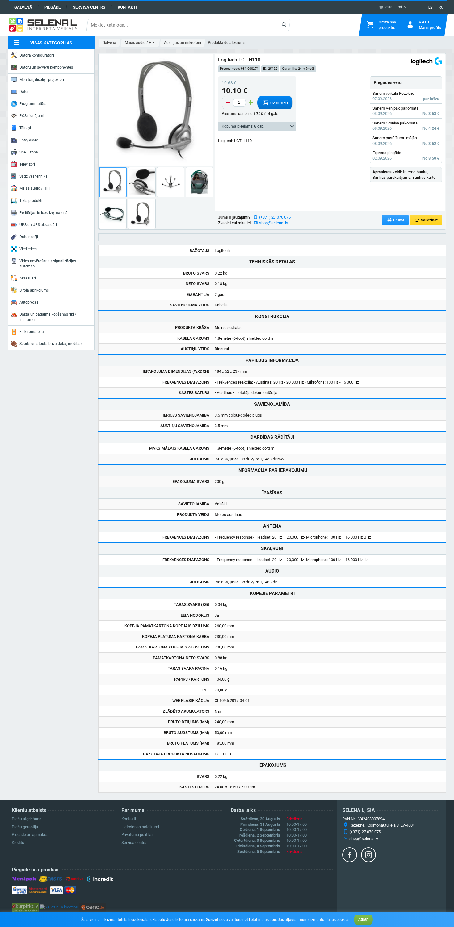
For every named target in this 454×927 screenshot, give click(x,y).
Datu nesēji (28, 237)
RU (441, 7)
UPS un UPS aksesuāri (38, 225)
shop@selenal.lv (273, 222)
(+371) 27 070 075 (275, 217)
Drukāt (398, 220)
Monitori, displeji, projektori (41, 80)
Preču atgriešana (26, 818)
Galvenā (23, 7)
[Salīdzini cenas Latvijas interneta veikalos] (25, 907)
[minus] (228, 103)
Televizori (27, 164)
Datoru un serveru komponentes (46, 67)
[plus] (250, 103)
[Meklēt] (284, 25)
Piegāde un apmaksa (30, 834)
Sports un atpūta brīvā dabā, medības (50, 344)
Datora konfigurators (36, 55)
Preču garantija (25, 826)
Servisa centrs (89, 7)
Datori (24, 92)
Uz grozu (278, 103)
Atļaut (363, 919)
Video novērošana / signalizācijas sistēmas (47, 263)
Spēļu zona (28, 152)
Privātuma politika (137, 834)
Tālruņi (25, 128)
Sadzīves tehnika (33, 176)
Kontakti (127, 7)
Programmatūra (33, 104)
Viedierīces (28, 249)
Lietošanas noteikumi (140, 826)
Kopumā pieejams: (243, 126)
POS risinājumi (31, 116)
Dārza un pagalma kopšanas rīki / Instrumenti (47, 316)
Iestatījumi (393, 7)
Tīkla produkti (30, 201)
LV (430, 7)
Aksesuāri (27, 278)
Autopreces (28, 302)
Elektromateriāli (32, 331)
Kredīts (18, 842)
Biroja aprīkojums (34, 290)
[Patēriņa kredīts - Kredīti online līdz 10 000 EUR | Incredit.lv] (99, 880)
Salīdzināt (429, 220)
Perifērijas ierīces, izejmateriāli (44, 213)
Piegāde (52, 7)
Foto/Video (28, 140)
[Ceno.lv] (92, 907)
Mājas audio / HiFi (34, 188)
